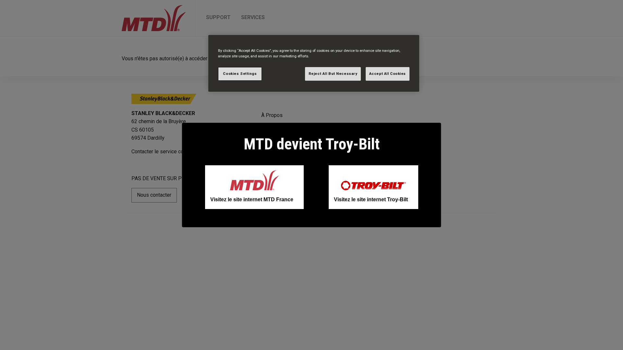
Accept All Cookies (387, 73)
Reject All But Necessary (333, 73)
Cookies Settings (240, 73)
